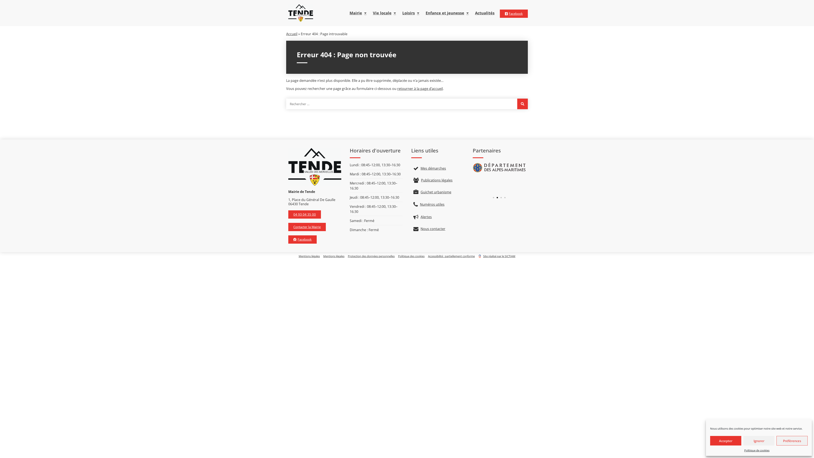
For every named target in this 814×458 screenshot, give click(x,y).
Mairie (356, 12)
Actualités (485, 12)
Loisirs (408, 12)
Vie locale (382, 12)
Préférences (792, 441)
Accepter (725, 441)
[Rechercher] (522, 104)
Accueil (291, 34)
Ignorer (759, 441)
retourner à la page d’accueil (420, 88)
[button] (493, 197)
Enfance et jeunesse (445, 12)
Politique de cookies (756, 450)
